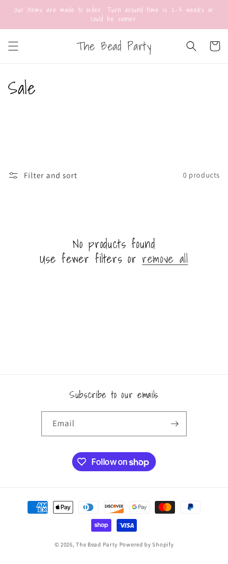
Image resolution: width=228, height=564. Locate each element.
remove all (165, 258)
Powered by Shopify (146, 544)
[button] (13, 46)
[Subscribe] (174, 423)
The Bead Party (97, 544)
